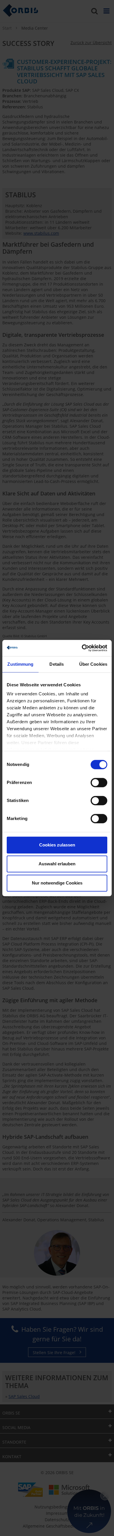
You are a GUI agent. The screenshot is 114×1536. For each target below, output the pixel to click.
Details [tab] (56, 664)
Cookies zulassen (57, 844)
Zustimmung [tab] (20, 664)
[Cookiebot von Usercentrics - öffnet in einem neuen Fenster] (82, 648)
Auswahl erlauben (57, 863)
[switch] (99, 782)
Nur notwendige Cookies (57, 882)
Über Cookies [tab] (93, 664)
